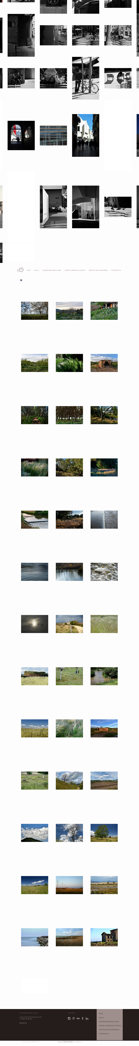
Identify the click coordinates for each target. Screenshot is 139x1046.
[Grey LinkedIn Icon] (87, 1018)
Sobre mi (101, 1017)
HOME (101, 1013)
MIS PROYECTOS (104, 1033)
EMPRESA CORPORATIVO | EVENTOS (110, 1025)
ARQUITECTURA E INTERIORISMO (109, 1029)
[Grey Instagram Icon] (69, 1018)
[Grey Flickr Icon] (78, 1018)
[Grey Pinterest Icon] (73, 1018)
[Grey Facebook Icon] (82, 1018)
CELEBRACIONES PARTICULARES (109, 1021)
